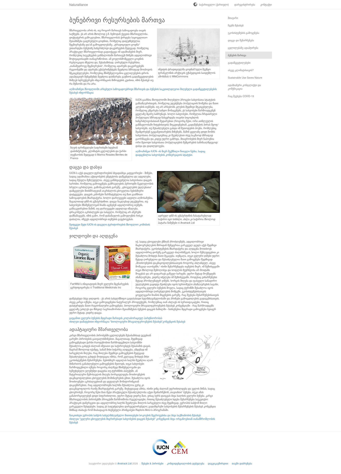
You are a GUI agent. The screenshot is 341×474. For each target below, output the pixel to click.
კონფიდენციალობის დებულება (186, 463)
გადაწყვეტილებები (239, 62)
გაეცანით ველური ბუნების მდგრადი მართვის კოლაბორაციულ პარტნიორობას (115, 318)
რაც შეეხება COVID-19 (241, 96)
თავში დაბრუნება (242, 463)
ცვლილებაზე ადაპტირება (243, 47)
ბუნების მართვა (237, 55)
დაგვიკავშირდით (218, 463)
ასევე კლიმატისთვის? (241, 70)
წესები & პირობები (153, 463)
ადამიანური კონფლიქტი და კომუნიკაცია (244, 86)
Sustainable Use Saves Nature (245, 77)
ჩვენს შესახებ (235, 25)
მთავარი (233, 18)
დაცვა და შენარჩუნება (241, 40)
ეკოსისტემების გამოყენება (243, 32)
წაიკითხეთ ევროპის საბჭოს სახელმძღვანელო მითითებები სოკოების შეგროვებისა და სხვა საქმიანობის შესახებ (135, 415)
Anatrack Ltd (124, 463)
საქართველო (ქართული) (214, 4)
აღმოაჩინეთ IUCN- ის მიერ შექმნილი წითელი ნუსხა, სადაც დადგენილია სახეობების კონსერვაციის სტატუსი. (170, 152)
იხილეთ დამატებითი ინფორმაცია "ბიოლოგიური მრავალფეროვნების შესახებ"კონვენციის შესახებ (127, 321)
